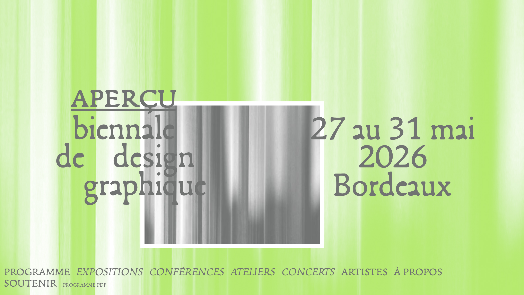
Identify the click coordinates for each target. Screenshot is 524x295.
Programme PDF (84, 285)
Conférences (187, 273)
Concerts (308, 273)
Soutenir (30, 284)
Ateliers (253, 273)
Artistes (364, 273)
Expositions (109, 273)
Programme (37, 273)
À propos (418, 273)
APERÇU (510, 269)
